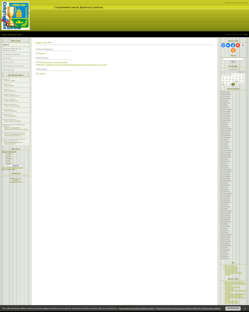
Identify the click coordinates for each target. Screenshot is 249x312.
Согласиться (233, 308)
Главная (4, 34)
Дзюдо (5, 79)
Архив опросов (17, 168)
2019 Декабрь (226, 115)
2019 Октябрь (226, 111)
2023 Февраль (226, 180)
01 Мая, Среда (41, 69)
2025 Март (224, 224)
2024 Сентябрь (226, 211)
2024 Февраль (226, 202)
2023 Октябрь (226, 195)
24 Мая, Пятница (42, 58)
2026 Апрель (225, 249)
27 (223, 84)
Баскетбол (7, 109)
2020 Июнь (225, 126)
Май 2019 (233, 69)
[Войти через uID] (223, 45)
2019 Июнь (225, 107)
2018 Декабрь (226, 94)
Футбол (5, 89)
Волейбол (6, 114)
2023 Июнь (225, 189)
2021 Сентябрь (226, 150)
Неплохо (8, 158)
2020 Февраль (226, 120)
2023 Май (224, 187)
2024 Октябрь (226, 213)
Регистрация (12, 34)
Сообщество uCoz (231, 301)
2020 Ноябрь (225, 133)
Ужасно (8, 163)
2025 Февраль (226, 221)
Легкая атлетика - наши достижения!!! (54, 62)
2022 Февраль (226, 157)
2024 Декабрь (226, 217)
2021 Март (224, 139)
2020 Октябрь (226, 131)
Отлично (8, 154)
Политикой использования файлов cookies (136, 308)
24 (236, 82)
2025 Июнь (225, 230)
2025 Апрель (225, 226)
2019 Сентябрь (226, 109)
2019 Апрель (225, 102)
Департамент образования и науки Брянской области (235, 295)
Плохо (7, 161)
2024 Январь (225, 200)
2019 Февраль (226, 98)
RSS (246, 34)
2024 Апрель (225, 206)
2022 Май (224, 163)
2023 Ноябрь (225, 198)
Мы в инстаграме (231, 267)
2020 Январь (225, 118)
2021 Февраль (226, 137)
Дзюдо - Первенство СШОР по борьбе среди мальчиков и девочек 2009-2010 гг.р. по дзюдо (73, 65)
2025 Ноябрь (225, 239)
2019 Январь (225, 96)
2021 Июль (225, 148)
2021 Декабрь (226, 154)
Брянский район (9, 119)
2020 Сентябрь (226, 128)
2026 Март (224, 247)
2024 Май (224, 208)
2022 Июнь (225, 165)
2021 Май (224, 144)
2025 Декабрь (226, 241)
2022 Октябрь (226, 172)
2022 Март (224, 159)
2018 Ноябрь (225, 92)
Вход (20, 34)
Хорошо (8, 156)
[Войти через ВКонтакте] (228, 45)
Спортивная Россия (232, 287)
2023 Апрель (225, 185)
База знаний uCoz (231, 302)
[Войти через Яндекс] (238, 45)
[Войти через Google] (243, 45)
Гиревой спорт (8, 94)
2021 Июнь (225, 146)
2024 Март (224, 204)
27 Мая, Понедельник (44, 49)
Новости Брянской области (13, 133)
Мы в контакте (230, 266)
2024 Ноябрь (225, 215)
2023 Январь (225, 178)
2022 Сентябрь (226, 169)
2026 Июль (225, 256)
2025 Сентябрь (226, 234)
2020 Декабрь (226, 135)
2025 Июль (225, 232)
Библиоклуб (229, 289)
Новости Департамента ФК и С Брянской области (14, 140)
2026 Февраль (226, 245)
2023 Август (225, 191)
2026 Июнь (225, 254)
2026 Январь (225, 243)
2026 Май (224, 252)
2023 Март (224, 182)
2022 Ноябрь (225, 174)
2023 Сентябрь (226, 193)
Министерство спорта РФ (234, 282)
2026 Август (225, 258)
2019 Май (224, 105)
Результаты (6, 168)
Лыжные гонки (8, 99)
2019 (44, 42)
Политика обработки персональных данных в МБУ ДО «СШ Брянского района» (188, 308)
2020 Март (224, 122)
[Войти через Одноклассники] (233, 50)
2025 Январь (225, 219)
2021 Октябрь (226, 152)
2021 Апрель (225, 141)
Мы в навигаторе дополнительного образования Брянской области (233, 271)
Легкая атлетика (9, 104)
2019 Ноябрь (225, 113)
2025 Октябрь (226, 236)
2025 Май (224, 228)
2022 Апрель (225, 161)
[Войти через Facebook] (233, 45)
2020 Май (224, 124)
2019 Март (224, 100)
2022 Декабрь (226, 176)
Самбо (5, 84)
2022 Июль (225, 167)
